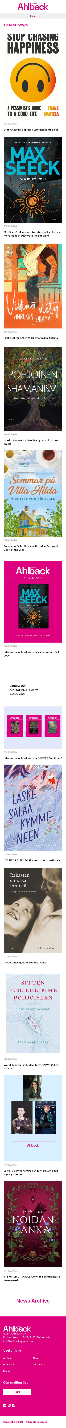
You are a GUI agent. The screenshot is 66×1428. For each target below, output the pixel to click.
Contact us (39, 1364)
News (36, 1357)
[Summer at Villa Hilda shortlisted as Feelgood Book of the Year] (33, 493)
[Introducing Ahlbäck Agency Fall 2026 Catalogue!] (33, 705)
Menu (33, 15)
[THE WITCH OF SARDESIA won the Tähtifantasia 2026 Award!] (33, 1224)
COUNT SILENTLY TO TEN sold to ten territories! (32, 860)
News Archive (33, 1301)
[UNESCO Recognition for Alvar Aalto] (33, 910)
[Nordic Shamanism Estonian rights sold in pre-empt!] (33, 387)
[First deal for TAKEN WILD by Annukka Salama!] (33, 285)
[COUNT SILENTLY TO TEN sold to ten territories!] (33, 808)
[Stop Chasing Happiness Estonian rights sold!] (33, 77)
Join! (17, 1391)
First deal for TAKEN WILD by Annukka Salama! (31, 337)
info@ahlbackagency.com (18, 1341)
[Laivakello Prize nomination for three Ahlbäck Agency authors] (33, 1118)
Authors (7, 1357)
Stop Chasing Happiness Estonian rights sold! (31, 129)
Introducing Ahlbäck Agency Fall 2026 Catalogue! (33, 757)
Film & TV (8, 1364)
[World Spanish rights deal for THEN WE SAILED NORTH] (33, 1012)
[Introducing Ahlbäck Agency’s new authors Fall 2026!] (33, 599)
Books (6, 1370)
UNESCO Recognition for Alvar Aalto (25, 962)
